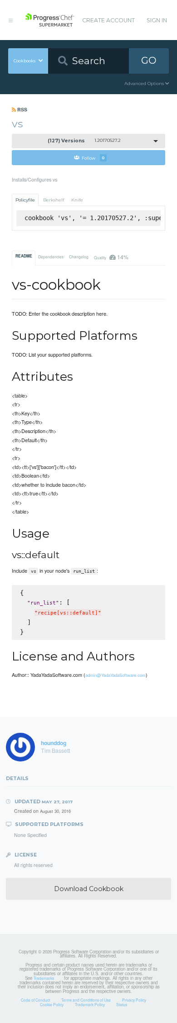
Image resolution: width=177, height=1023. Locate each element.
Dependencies (51, 256)
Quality (111, 257)
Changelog (78, 256)
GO (149, 60)
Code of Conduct (35, 1000)
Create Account (108, 20)
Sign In (157, 20)
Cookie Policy (52, 1004)
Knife (77, 199)
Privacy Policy (134, 1000)
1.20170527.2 (84, 141)
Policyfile (25, 199)
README (23, 256)
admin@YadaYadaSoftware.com (115, 675)
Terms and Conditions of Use (86, 1000)
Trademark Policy (90, 1004)
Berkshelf (53, 199)
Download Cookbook (88, 889)
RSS (21, 109)
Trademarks (44, 978)
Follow (93, 157)
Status (121, 1004)
